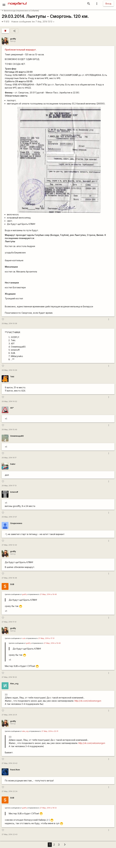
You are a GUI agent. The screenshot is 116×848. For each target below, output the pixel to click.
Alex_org (14, 683)
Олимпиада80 (17, 436)
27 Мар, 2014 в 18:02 (48, 808)
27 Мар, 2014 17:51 (9, 622)
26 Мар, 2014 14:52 (9, 401)
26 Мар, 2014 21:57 (9, 517)
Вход (108, 3)
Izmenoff (14, 492)
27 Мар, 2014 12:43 (9, 545)
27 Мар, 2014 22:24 (9, 791)
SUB (12, 584)
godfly (13, 39)
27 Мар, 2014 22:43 (9, 834)
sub (23, 638)
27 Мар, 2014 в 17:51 (46, 638)
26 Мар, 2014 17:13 (9, 486)
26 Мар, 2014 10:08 (9, 324)
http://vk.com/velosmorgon (87, 700)
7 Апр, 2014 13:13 (45, 21)
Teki (12, 376)
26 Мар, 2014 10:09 (9, 370)
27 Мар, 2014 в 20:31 (49, 731)
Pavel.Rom (15, 770)
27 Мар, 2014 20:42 (9, 763)
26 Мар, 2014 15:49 (9, 430)
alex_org (25, 731)
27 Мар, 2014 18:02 (9, 677)
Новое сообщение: (21, 21)
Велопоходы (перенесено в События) (20, 11)
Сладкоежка (16, 523)
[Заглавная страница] (17, 2)
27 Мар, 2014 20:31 (9, 715)
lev (33, 21)
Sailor (12, 464)
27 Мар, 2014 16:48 (9, 578)
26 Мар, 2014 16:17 (9, 458)
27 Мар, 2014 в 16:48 (48, 594)
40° (12, 408)
